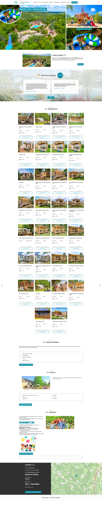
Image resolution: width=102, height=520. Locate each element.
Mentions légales (45, 497)
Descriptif (35, 2)
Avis (40, 2)
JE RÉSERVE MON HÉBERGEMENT (33, 492)
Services (51, 2)
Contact (68, 2)
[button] (100, 285)
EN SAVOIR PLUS (26, 137)
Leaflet (97, 494)
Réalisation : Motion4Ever (55, 497)
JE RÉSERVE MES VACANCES (26, 364)
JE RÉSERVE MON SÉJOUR (25, 404)
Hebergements (45, 2)
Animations (63, 2)
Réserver (74, 2)
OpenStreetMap (100, 494)
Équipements (57, 2)
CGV (49, 497)
